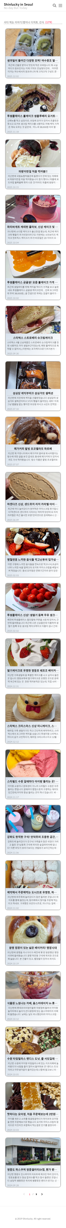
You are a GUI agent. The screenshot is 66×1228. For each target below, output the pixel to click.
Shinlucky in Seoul (18, 4)
